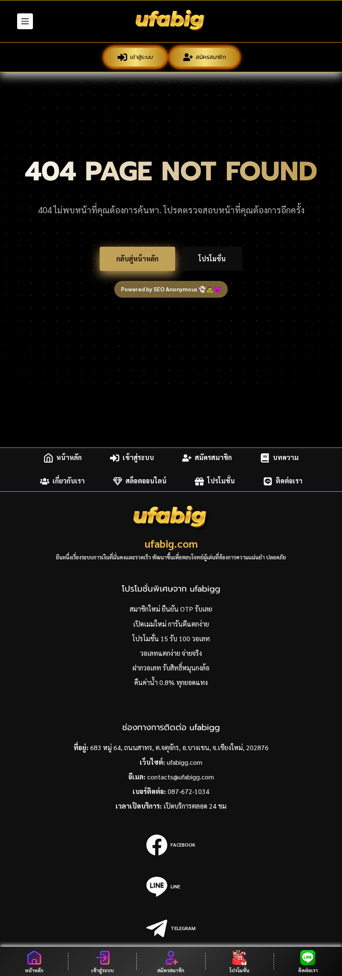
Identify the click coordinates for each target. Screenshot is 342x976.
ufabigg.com (184, 762)
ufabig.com (171, 543)
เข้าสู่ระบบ (141, 57)
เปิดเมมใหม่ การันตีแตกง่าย (171, 623)
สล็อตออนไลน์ (146, 481)
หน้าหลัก (69, 457)
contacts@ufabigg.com (180, 776)
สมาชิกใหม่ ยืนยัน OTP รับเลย (171, 608)
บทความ (286, 457)
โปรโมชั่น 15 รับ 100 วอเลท (171, 638)
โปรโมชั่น (212, 258)
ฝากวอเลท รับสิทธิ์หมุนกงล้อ (171, 667)
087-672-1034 (188, 791)
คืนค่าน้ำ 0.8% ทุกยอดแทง (171, 682)
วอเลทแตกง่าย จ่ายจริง (171, 653)
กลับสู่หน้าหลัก (137, 258)
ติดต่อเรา (289, 481)
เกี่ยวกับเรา (69, 481)
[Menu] (25, 21)
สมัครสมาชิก (211, 57)
